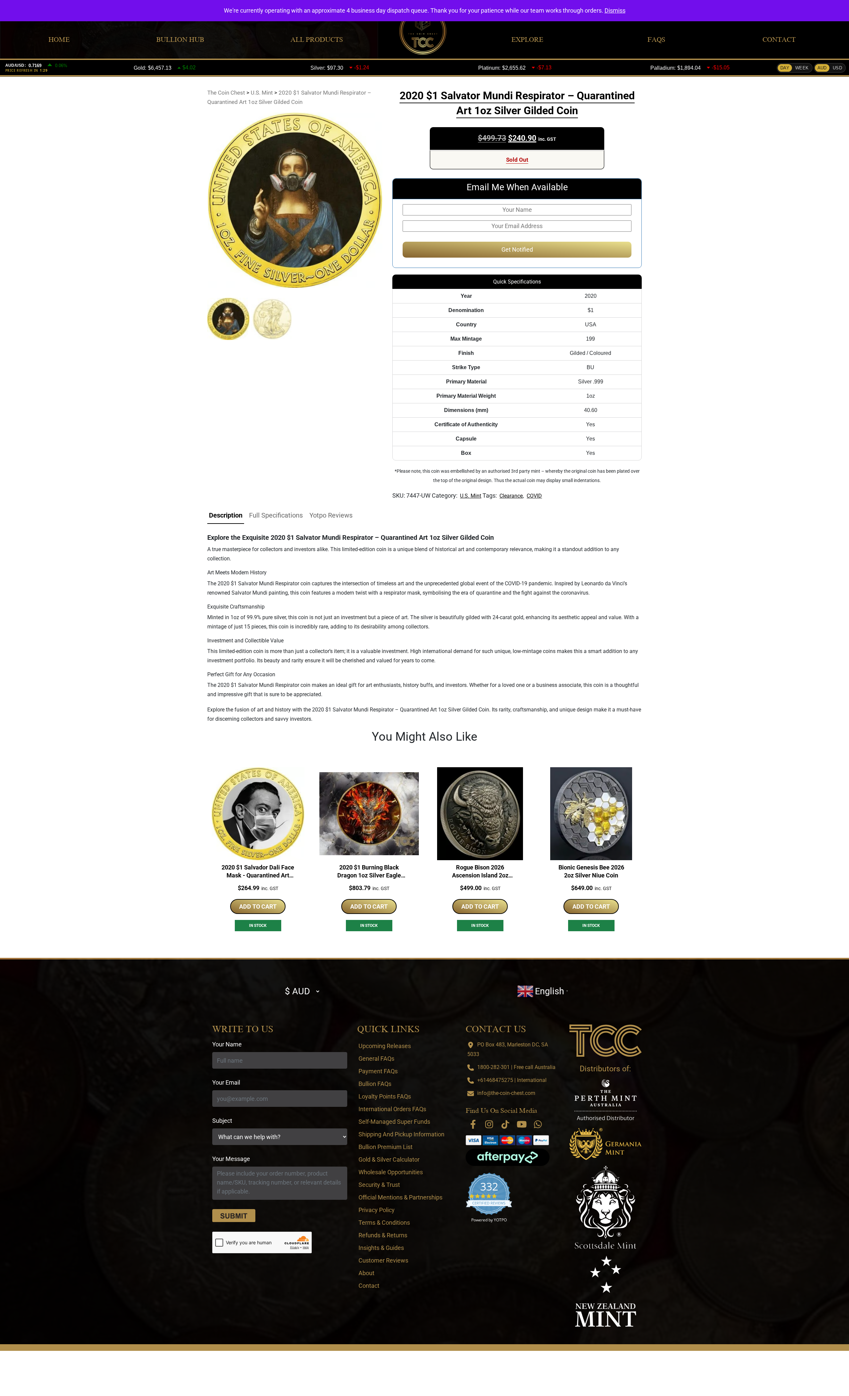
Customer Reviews (383, 1260)
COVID (534, 496)
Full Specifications (276, 515)
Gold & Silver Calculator (389, 1159)
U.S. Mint (470, 496)
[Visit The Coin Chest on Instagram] (489, 1124)
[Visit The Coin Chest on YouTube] (521, 1124)
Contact (779, 39)
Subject (222, 1120)
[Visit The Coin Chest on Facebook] (473, 1124)
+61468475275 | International (512, 1080)
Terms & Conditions (384, 1222)
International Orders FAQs (392, 1109)
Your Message (231, 1158)
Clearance (511, 496)
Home (59, 39)
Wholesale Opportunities (391, 1172)
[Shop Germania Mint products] (605, 1144)
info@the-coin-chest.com (506, 1093)
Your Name (227, 1044)
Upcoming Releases (385, 1045)
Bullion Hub (180, 39)
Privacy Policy (377, 1209)
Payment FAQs (378, 1071)
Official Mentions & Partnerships (400, 1197)
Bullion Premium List (386, 1146)
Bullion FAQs (375, 1083)
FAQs (656, 39)
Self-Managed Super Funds (394, 1121)
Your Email (226, 1082)
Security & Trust (379, 1184)
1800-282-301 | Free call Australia (516, 1067)
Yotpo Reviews (331, 515)
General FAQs (376, 1058)
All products (317, 39)
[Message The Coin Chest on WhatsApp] (538, 1124)
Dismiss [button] (615, 10)
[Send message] (233, 1215)
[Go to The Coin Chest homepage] (605, 1040)
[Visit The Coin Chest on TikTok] (505, 1124)
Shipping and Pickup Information (401, 1134)
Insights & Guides (381, 1247)
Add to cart (258, 906)
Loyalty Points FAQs (385, 1096)
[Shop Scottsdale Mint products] (606, 1207)
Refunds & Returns (383, 1235)
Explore (527, 39)
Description (225, 515)
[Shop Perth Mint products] (605, 1099)
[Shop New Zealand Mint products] (605, 1291)
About (366, 1273)
